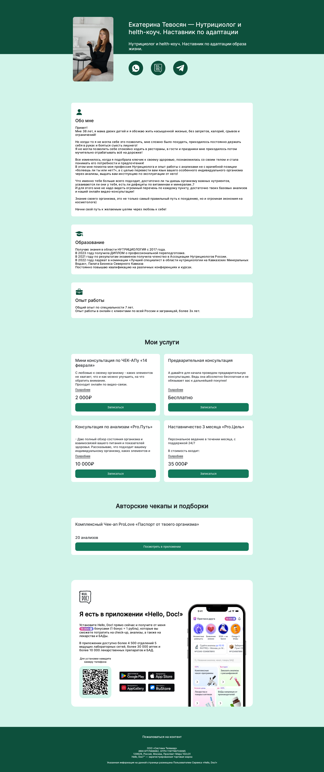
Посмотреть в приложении (162, 546)
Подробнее (82, 389)
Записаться (115, 407)
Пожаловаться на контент (162, 737)
